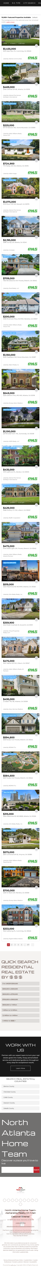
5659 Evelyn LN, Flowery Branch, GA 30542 (18, 740)
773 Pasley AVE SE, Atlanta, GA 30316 (16, 166)
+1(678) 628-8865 (21, 1223)
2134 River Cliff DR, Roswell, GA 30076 (16, 204)
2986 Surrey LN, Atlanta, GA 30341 (15, 242)
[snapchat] (32, 1200)
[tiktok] (28, 1200)
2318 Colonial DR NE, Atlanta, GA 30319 (16, 89)
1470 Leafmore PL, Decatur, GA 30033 (16, 472)
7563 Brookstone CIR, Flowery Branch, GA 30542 (20, 281)
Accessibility (33, 1261)
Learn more (10, 22)
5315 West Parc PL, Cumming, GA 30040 (17, 51)
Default (35, 17)
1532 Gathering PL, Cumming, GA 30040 (17, 931)
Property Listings (17, 1261)
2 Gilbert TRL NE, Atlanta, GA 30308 (15, 701)
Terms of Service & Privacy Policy (13, 1260)
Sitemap (26, 1261)
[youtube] (24, 1200)
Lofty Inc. (13, 1265)
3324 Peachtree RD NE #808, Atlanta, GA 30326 (19, 816)
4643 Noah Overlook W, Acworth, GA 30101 (18, 625)
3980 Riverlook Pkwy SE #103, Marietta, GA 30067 (20, 319)
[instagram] (20, 1200)
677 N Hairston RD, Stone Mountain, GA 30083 (19, 127)
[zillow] (16, 1200)
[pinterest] (36, 1200)
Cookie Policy (28, 1260)
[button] (37, 1170)
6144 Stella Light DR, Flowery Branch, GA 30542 (19, 548)
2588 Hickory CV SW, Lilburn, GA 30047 (16, 510)
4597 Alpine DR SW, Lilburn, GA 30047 (16, 663)
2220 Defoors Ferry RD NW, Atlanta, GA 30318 (19, 395)
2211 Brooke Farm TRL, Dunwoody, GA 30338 (18, 434)
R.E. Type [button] (16, 3)
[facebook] (4, 1200)
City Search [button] (29, 3)
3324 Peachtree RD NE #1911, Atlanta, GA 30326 (19, 587)
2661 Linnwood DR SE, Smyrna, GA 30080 (17, 854)
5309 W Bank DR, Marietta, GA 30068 (16, 893)
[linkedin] (8, 1200)
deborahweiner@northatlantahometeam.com (20, 1226)
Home (6, 3)
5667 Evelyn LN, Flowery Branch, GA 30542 (18, 778)
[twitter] (12, 1200)
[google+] (20, 1204)
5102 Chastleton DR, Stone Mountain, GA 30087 (19, 357)
